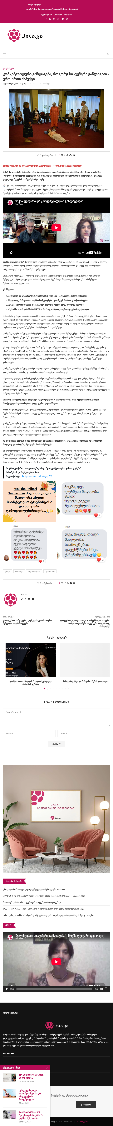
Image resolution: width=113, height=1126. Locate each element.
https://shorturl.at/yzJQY (37, 476)
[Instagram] (54, 18)
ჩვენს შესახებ (46, 14)
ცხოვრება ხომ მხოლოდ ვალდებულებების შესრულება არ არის (52, 4)
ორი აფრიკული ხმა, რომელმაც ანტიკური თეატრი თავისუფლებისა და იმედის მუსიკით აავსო (48, 915)
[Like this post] (62, 155)
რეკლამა (68, 14)
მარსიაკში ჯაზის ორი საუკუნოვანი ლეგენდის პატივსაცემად (32, 902)
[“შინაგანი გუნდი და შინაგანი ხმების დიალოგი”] (83, 660)
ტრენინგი (19, 571)
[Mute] (101, 988)
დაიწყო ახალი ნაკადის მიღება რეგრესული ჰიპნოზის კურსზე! (30, 682)
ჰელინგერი (50, 571)
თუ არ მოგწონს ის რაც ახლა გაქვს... (31, 1076)
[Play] (6, 988)
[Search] (108, 54)
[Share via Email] (74, 155)
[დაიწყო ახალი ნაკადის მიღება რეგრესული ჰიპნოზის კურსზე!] (30, 660)
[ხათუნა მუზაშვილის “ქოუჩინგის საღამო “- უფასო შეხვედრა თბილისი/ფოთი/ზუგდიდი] (9, 1114)
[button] (46, 4)
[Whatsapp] (67, 18)
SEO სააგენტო (82, 1121)
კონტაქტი (58, 14)
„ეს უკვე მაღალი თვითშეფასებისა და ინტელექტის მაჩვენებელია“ (30, 1095)
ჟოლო (14, 83)
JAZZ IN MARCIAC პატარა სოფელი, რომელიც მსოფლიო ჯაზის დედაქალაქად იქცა (43, 908)
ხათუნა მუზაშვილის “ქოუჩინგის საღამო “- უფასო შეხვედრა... (31, 1114)
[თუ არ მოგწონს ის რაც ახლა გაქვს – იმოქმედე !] (9, 1077)
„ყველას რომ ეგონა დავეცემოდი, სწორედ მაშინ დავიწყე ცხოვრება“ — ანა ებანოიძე (44, 895)
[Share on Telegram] (70, 155)
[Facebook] (45, 18)
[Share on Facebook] (64, 155)
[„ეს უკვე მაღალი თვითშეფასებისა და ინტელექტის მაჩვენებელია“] (9, 1093)
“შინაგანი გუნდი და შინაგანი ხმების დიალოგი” (83, 681)
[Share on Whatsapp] (67, 155)
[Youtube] (63, 18)
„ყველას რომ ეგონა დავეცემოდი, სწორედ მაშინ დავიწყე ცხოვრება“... (55, 9)
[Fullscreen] (106, 988)
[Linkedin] (58, 18)
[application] (56, 962)
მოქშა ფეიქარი (34, 571)
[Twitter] (50, 18)
